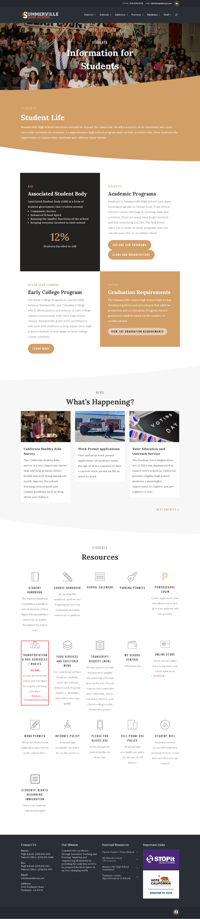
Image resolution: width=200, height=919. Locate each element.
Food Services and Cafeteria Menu (67, 661)
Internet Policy (67, 736)
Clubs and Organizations (131, 254)
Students (152, 15)
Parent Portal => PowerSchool (118, 852)
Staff (166, 15)
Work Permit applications (99, 449)
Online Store (165, 654)
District (89, 15)
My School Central (112, 859)
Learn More (41, 348)
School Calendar (100, 587)
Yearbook (159, 675)
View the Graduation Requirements (137, 331)
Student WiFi (165, 736)
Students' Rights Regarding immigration (35, 794)
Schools (104, 15)
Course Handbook (67, 588)
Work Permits (35, 736)
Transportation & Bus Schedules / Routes (35, 659)
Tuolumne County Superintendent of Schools (116, 877)
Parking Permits (132, 588)
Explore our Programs (130, 245)
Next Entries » (168, 509)
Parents (136, 15)
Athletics (120, 15)
